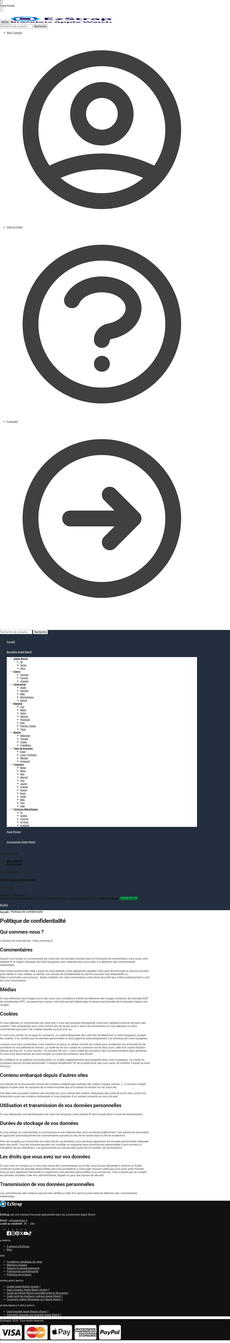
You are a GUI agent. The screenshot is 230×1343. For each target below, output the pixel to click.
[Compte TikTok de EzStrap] (29, 1234)
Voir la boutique (129, 898)
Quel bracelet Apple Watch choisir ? (27, 1311)
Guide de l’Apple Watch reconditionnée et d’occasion (37, 1293)
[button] (4, 622)
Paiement (12, 421)
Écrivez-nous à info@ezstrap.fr (18, 879)
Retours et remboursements (23, 1268)
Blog (9, 1249)
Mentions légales (17, 1265)
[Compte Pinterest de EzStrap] (17, 1234)
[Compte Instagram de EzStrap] (13, 1234)
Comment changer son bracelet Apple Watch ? (34, 1314)
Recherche (40, 26)
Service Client (15, 227)
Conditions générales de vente (24, 1261)
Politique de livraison (19, 1274)
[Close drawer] (1, 9)
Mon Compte (14, 32)
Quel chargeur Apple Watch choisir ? (28, 1289)
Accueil (4, 911)
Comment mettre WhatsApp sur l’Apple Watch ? (35, 1299)
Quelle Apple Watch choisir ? (23, 1286)
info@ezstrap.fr (18, 1220)
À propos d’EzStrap (18, 1246)
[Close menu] (1, 2)
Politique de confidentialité (22, 1271)
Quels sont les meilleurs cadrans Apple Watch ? (35, 1296)
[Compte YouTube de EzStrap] (26, 1234)
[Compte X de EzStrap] (21, 1234)
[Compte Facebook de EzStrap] (9, 1234)
